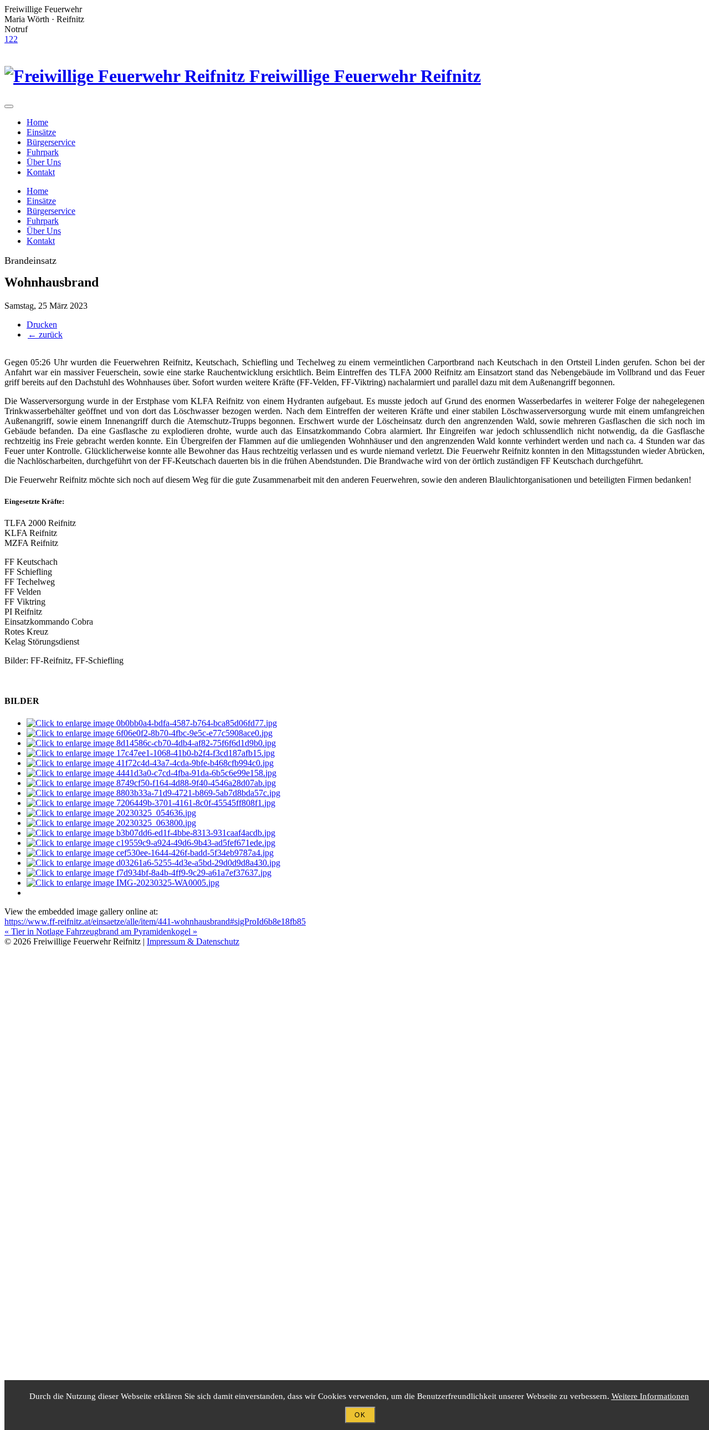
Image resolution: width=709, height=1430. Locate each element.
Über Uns (44, 162)
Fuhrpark (43, 152)
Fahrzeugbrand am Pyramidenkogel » (131, 931)
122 (11, 39)
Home (37, 122)
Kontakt (41, 172)
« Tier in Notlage (35, 931)
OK (360, 1415)
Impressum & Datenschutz (193, 941)
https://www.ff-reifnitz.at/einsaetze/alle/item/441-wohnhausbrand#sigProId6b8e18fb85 (155, 921)
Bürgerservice (51, 142)
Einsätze (41, 132)
